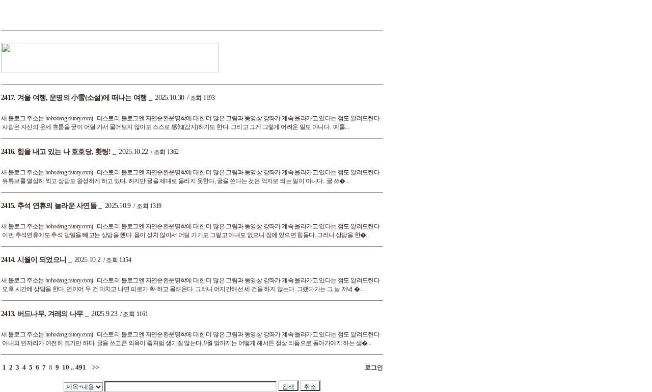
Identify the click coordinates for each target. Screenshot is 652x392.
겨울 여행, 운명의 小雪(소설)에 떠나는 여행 (82, 97)
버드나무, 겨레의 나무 (50, 314)
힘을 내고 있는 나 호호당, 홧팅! (64, 151)
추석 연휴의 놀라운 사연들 (57, 206)
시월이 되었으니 (41, 260)
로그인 (372, 367)
